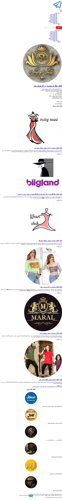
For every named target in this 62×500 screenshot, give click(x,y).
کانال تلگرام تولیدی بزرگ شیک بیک (48, 86)
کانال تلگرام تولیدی (53, 20)
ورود (61, 153)
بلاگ (59, 24)
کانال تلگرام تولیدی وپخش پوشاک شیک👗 (50, 240)
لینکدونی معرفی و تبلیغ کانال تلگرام (55, 423)
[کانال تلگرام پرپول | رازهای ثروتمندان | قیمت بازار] (31, 398)
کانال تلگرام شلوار (50, 386)
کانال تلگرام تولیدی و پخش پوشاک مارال (50, 333)
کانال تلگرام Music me (57, 490)
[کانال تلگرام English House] (31, 448)
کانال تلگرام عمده (53, 22)
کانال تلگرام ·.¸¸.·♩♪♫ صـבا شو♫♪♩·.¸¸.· (54, 440)
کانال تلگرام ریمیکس (53, 17)
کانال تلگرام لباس (53, 18)
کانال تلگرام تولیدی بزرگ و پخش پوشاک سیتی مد (48, 148)
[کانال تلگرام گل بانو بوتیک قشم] (31, 465)
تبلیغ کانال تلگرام (56, 23)
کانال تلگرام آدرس (42, 386)
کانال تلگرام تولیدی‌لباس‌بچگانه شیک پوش (50, 379)
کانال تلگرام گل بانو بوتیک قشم (56, 473)
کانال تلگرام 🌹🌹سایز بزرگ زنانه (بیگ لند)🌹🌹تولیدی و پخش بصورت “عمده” (39, 194)
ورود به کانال (59, 101)
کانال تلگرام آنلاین (35, 386)
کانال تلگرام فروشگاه (52, 21)
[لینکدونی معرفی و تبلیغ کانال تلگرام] (31, 415)
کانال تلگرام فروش (58, 386)
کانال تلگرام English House (56, 456)
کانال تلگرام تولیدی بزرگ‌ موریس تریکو (51, 287)
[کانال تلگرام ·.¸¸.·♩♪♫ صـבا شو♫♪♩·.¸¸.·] (31, 432)
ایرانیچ (61, 9)
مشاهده (58, 153)
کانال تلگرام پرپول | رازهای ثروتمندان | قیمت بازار (52, 406)
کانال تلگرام (57, 13)
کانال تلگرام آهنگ (53, 16)
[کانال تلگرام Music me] (31, 482)
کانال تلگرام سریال (53, 15)
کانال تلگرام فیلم (53, 14)
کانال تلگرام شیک (58, 103)
